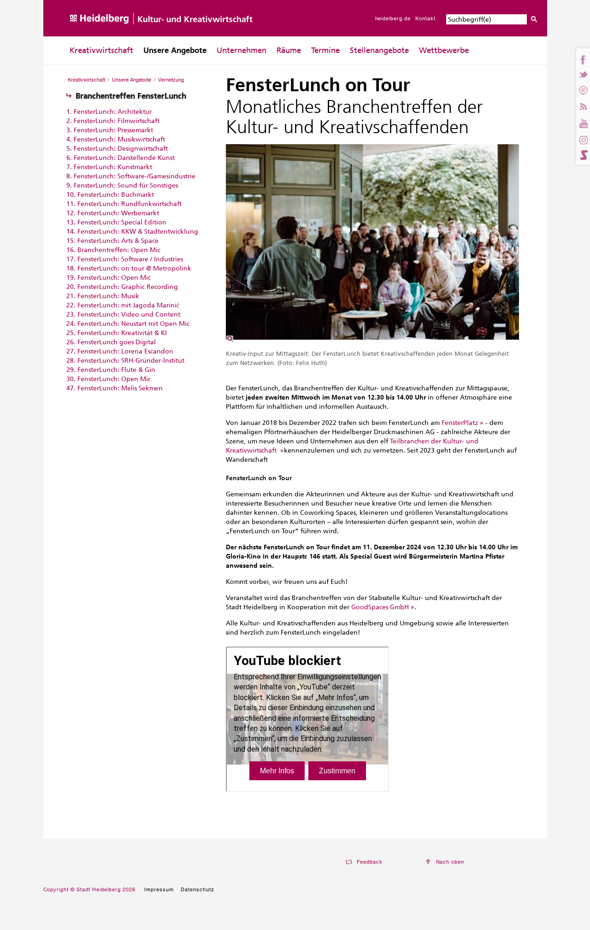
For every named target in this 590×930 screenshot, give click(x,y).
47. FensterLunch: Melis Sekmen (114, 388)
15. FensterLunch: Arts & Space (112, 241)
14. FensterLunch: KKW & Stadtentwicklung (132, 231)
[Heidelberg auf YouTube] (583, 122)
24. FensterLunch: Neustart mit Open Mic (127, 324)
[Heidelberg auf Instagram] (583, 139)
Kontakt (425, 18)
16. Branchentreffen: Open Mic (113, 250)
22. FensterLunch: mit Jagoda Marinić (122, 305)
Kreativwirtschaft (101, 50)
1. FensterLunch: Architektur (109, 112)
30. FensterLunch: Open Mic (108, 379)
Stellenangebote (379, 50)
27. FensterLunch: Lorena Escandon (119, 351)
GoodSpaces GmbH (380, 607)
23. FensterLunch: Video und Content (123, 314)
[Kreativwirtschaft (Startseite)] (162, 34)
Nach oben (450, 862)
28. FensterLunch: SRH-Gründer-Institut (125, 361)
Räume (289, 50)
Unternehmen (241, 50)
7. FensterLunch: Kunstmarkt (109, 167)
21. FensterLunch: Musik (102, 296)
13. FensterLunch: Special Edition (116, 222)
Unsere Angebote (174, 50)
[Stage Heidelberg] (583, 155)
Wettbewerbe (444, 50)
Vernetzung (171, 79)
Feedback (370, 862)
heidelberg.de (393, 18)
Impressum (159, 889)
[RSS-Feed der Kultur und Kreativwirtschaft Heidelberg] (583, 105)
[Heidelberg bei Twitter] (583, 75)
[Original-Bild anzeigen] (372, 343)
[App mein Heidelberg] (583, 90)
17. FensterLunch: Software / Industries (124, 259)
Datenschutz (197, 889)
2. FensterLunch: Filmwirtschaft (112, 121)
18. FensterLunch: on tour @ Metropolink (128, 268)
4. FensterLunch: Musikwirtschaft (115, 139)
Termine (325, 50)
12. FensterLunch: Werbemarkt (112, 213)
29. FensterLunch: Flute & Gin (110, 370)
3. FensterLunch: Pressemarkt (109, 130)
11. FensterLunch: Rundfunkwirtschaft (124, 204)
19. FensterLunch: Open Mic (108, 278)
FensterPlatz (460, 423)
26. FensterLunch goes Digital (111, 342)
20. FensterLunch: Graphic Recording (122, 287)
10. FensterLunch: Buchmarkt (110, 195)
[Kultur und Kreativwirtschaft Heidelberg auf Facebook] (583, 60)
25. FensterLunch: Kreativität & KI (116, 333)
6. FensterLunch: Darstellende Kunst (120, 158)
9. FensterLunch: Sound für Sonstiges (122, 185)
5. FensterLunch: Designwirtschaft (117, 149)
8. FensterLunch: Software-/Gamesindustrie (130, 176)
